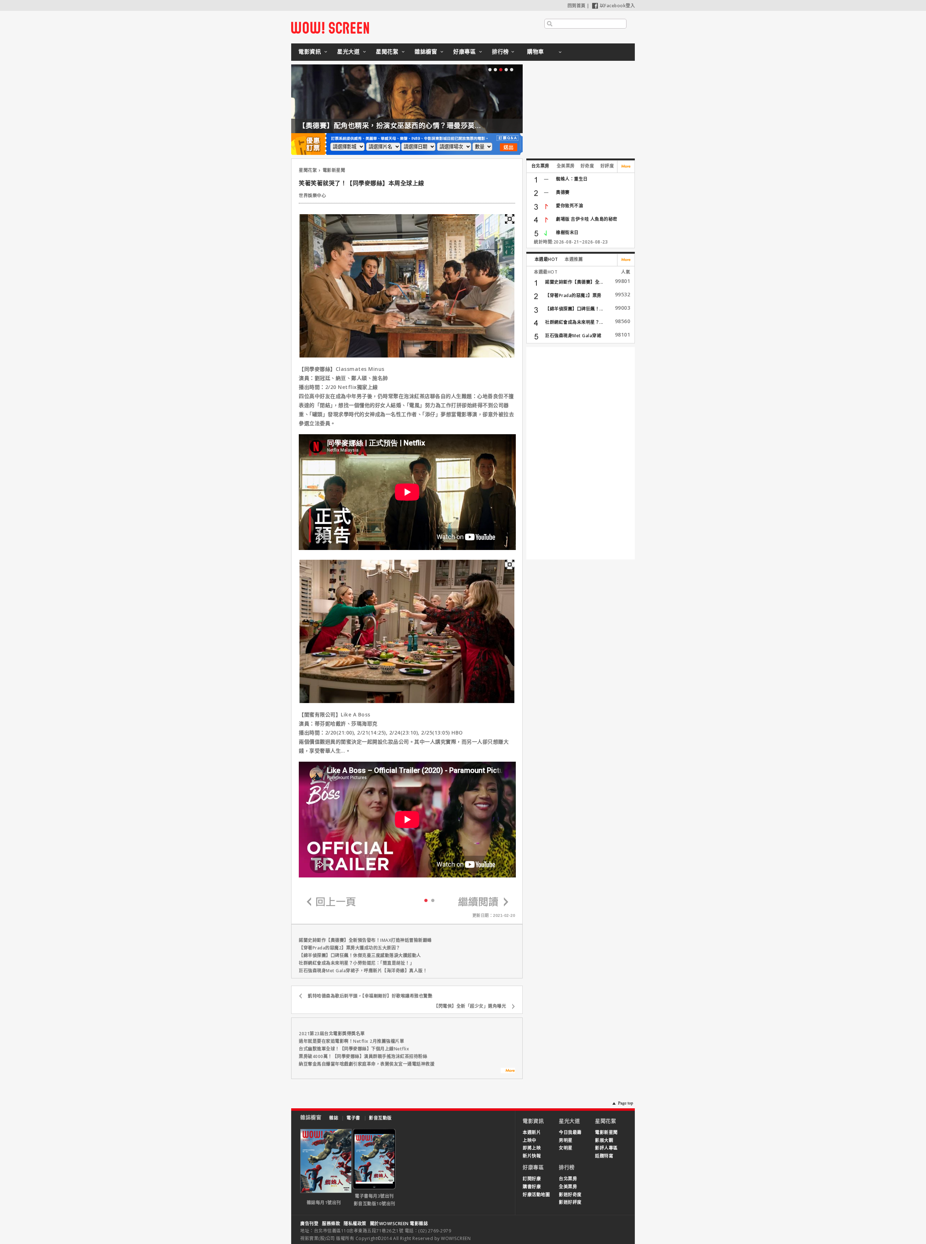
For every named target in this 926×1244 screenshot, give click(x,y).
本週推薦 (574, 259)
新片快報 (532, 1156)
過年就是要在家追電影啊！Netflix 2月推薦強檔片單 (351, 1041)
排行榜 (500, 51)
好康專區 (464, 51)
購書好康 (532, 1187)
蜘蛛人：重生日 (572, 179)
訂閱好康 (532, 1179)
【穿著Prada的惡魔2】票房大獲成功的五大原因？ (349, 948)
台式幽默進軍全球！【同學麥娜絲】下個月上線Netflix (354, 1049)
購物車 (535, 51)
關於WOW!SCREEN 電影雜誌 (399, 1223)
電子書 (353, 1118)
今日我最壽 (570, 1132)
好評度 (607, 166)
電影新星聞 (334, 170)
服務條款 (331, 1223)
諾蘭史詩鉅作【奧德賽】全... (574, 282)
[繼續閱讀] (483, 902)
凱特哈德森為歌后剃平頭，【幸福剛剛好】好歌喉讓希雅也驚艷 (370, 996)
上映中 (529, 1140)
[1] (432, 900)
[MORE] (508, 1071)
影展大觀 (604, 1140)
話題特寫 (604, 1156)
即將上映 (532, 1148)
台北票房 (540, 166)
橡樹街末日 (567, 232)
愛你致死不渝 (569, 206)
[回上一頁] (331, 902)
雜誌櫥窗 (426, 51)
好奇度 (587, 166)
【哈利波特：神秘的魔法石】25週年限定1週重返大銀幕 (432, 125)
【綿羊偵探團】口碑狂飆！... (574, 309)
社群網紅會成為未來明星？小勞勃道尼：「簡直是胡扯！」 (356, 963)
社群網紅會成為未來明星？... (574, 322)
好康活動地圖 (536, 1195)
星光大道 (348, 51)
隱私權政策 (355, 1223)
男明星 (566, 1140)
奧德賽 (563, 192)
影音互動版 (380, 1118)
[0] (426, 900)
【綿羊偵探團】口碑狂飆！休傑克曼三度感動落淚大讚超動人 (360, 955)
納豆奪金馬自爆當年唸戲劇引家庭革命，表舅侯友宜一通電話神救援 (366, 1064)
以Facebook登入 (617, 6)
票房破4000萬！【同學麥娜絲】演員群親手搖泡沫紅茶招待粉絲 (363, 1056)
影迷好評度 (570, 1202)
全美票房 (566, 166)
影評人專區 (606, 1148)
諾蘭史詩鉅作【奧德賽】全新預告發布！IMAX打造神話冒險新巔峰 (365, 940)
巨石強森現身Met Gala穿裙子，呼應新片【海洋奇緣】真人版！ (363, 971)
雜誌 (333, 1118)
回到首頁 (577, 6)
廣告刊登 (309, 1223)
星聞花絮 (387, 51)
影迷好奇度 (570, 1195)
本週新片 (532, 1132)
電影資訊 (309, 51)
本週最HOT (546, 259)
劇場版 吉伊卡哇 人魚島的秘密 (586, 219)
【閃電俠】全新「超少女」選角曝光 (470, 1006)
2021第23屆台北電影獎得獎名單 (332, 1034)
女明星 (566, 1148)
